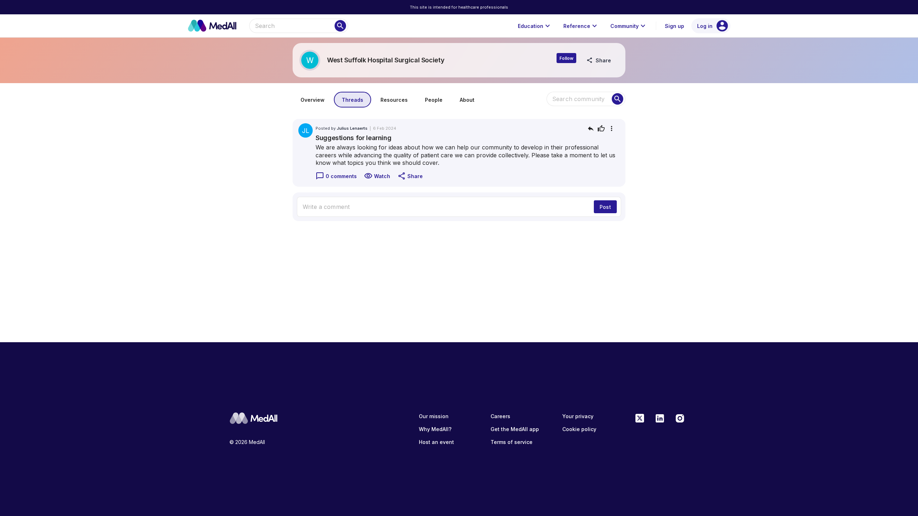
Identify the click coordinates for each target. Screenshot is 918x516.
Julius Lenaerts (352, 128)
